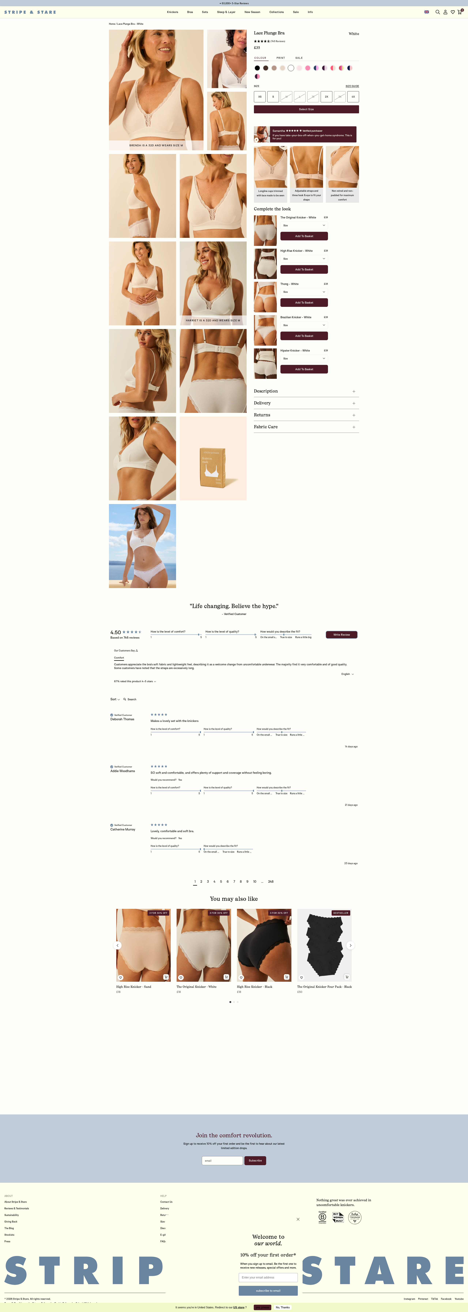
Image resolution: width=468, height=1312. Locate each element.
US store (238, 1307)
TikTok (434, 1298)
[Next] (350, 945)
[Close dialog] (298, 1214)
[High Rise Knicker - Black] (264, 945)
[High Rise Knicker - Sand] (143, 945)
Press (7, 1241)
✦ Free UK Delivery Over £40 (234, 3)
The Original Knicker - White (298, 217)
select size (306, 109)
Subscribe (255, 1160)
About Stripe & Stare (15, 1201)
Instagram (409, 1298)
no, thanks (283, 1307)
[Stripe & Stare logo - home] (30, 12)
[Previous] (117, 945)
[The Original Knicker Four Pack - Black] (324, 945)
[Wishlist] (453, 12)
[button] (460, 12)
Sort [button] (113, 699)
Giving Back (10, 1221)
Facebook (446, 1298)
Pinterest (423, 1298)
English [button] (346, 673)
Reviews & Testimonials (16, 1208)
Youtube (459, 1298)
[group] (129, 632)
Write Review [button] (341, 634)
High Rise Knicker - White (296, 250)
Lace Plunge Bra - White (130, 23)
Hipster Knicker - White (295, 350)
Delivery (164, 1208)
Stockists (9, 1234)
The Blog (9, 1228)
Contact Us (166, 1201)
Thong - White (289, 284)
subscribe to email (268, 1287)
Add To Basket (304, 236)
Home (112, 23)
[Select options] (166, 977)
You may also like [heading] (234, 898)
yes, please (262, 1307)
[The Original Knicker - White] (204, 945)
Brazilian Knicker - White (295, 317)
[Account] (445, 12)
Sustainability (11, 1214)
